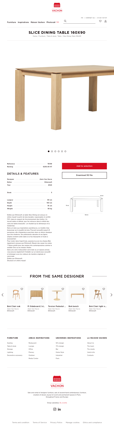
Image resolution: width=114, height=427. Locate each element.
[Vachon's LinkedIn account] (59, 409)
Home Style (60, 352)
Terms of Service (40, 422)
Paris (57, 358)
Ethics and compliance (92, 422)
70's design (60, 346)
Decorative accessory (14, 355)
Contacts (90, 355)
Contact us (90, 18)
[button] (48, 151)
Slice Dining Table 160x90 (72, 36)
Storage (10, 349)
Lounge (31, 346)
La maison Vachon (97, 338)
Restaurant (32, 343)
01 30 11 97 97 (102, 18)
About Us (90, 343)
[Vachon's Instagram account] (55, 409)
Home (35, 36)
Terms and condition (20, 422)
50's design (60, 343)
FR (82, 18)
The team (90, 346)
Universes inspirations (68, 338)
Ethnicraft (48, 182)
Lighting (10, 352)
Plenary (31, 352)
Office (31, 349)
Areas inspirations (39, 338)
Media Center (33, 358)
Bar (57, 349)
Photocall (53, 22)
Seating (10, 343)
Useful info (91, 352)
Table (59, 36)
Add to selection (84, 166)
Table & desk (51, 36)
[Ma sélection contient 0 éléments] (100, 21)
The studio (91, 349)
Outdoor (32, 355)
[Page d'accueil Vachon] (57, 7)
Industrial (59, 355)
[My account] (105, 21)
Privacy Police (56, 422)
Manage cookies (72, 422)
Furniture (42, 36)
